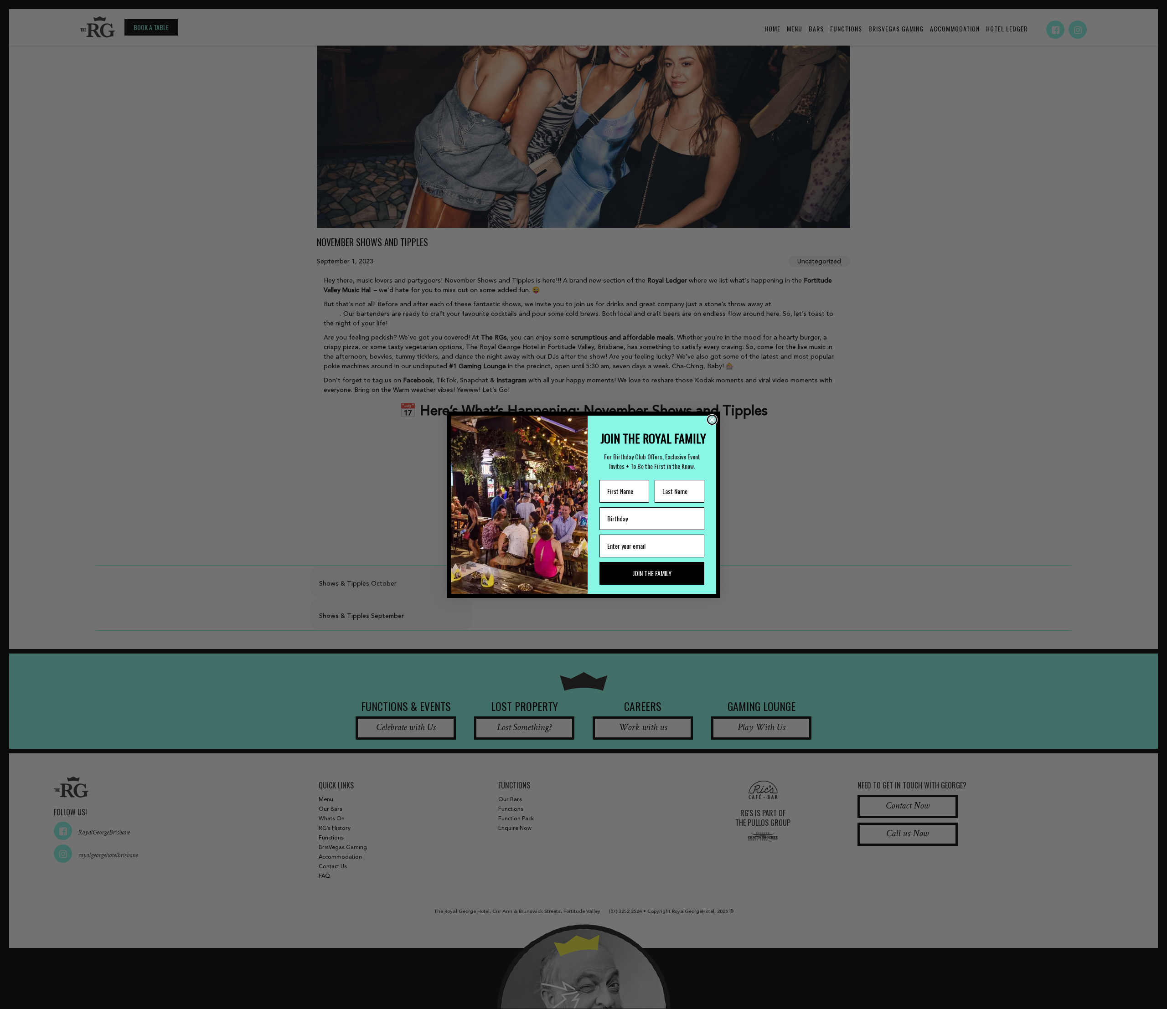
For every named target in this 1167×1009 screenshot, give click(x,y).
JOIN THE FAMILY (652, 573)
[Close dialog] (712, 419)
